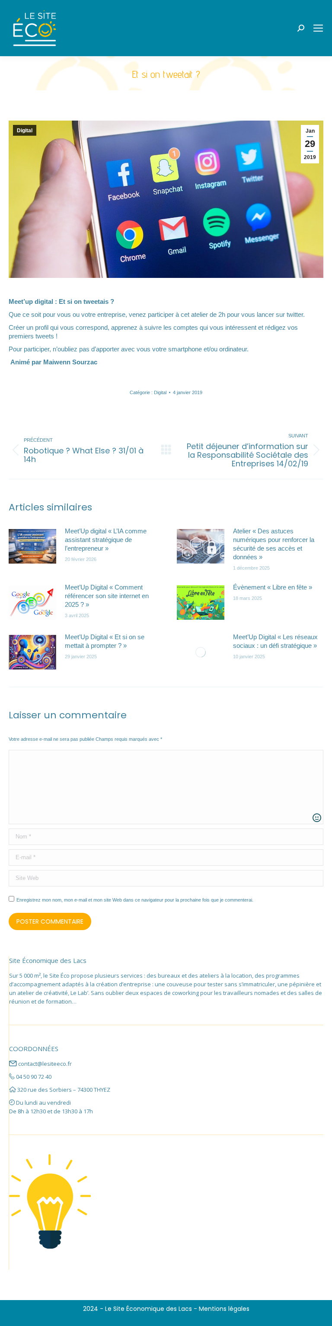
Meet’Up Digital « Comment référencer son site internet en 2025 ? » (107, 595)
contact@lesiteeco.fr (45, 1064)
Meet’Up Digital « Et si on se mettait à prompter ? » (104, 641)
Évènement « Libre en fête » (272, 587)
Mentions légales (224, 1308)
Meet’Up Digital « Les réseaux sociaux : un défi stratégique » (275, 641)
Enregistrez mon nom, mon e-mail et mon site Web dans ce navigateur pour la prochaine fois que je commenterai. (134, 899)
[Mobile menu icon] (318, 28)
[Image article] (32, 546)
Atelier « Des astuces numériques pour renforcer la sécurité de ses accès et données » (273, 544)
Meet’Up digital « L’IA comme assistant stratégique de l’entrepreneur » (106, 539)
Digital (24, 131)
